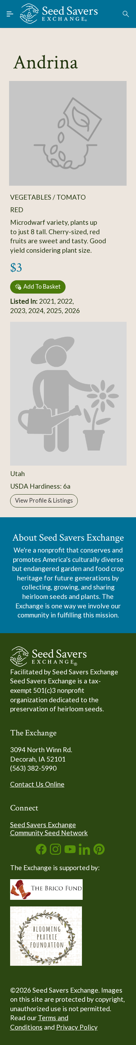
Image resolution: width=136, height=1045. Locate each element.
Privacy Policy (77, 1027)
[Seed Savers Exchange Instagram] (55, 852)
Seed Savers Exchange (43, 825)
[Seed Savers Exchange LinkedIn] (84, 852)
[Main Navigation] (10, 14)
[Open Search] (126, 14)
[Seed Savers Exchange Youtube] (70, 852)
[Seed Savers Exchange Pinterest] (99, 852)
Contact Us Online (37, 784)
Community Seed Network (49, 833)
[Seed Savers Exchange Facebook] (41, 852)
